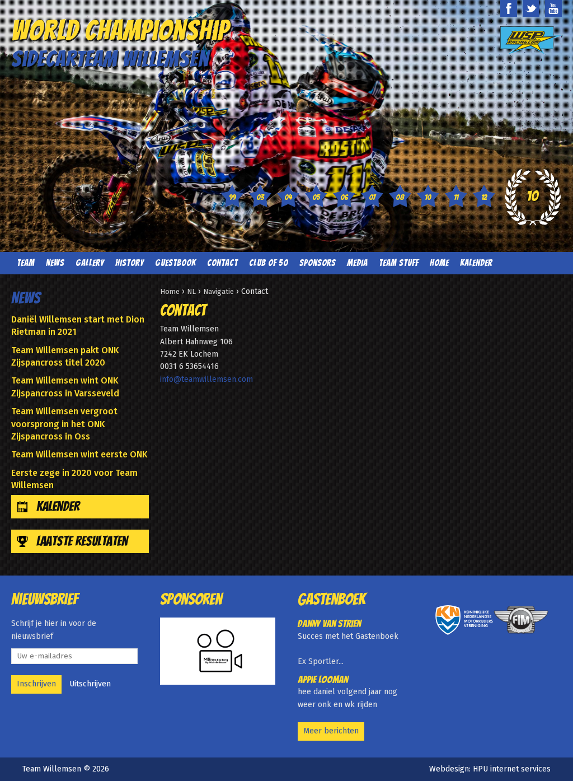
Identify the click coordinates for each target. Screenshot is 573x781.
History (129, 263)
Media (357, 263)
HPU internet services (512, 769)
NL (191, 291)
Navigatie (218, 291)
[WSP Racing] (531, 40)
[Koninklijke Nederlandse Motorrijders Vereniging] (464, 620)
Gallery (90, 263)
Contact (222, 263)
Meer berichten (331, 731)
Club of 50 (268, 263)
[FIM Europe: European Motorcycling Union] (522, 620)
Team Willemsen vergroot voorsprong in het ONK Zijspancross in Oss (64, 424)
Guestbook (175, 263)
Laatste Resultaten (82, 541)
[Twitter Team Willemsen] (531, 8)
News (55, 263)
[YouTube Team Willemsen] (553, 8)
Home (439, 263)
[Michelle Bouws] (217, 651)
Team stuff (399, 263)
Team (26, 263)
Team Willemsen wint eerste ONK (79, 454)
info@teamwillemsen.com (206, 379)
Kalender (476, 263)
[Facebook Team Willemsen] (508, 8)
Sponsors (317, 263)
